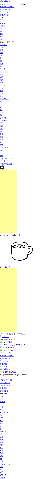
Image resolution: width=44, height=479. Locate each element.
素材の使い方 (5, 9)
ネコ (1, 31)
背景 (1, 66)
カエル (2, 23)
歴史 (1, 145)
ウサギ (2, 26)
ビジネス (3, 45)
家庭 (1, 139)
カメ (1, 107)
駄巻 (1, 80)
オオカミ (3, 112)
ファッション (5, 148)
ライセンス (4, 12)
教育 (1, 61)
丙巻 (1, 77)
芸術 (1, 64)
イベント (3, 153)
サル (1, 37)
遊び (1, 150)
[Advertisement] (8, 201)
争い (1, 58)
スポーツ (3, 47)
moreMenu (4, 72)
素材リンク (4, 366)
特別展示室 (4, 15)
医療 (1, 50)
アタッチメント (6, 158)
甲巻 (1, 20)
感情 (1, 53)
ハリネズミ (4, 39)
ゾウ (1, 104)
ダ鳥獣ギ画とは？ (7, 356)
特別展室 (3, 364)
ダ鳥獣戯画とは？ (7, 7)
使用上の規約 (5, 386)
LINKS (2, 18)
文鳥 (1, 34)
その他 (2, 69)
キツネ (2, 28)
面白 (1, 56)
